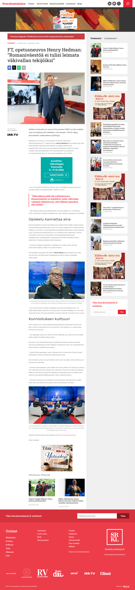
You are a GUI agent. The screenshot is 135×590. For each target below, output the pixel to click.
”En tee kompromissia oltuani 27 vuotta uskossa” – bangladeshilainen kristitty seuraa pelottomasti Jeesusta (114, 288)
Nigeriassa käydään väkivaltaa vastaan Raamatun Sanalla (114, 242)
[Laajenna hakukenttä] (127, 3)
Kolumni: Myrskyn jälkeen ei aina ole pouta (114, 66)
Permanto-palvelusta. (68, 435)
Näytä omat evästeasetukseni (79, 552)
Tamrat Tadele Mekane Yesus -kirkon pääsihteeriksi (41, 500)
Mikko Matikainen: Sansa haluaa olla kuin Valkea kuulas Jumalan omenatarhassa (70, 501)
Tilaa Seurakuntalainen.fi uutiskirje (104, 304)
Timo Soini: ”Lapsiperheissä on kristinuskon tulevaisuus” (113, 208)
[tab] (97, 38)
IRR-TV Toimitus (12, 130)
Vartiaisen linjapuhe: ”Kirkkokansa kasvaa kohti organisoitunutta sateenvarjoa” (42, 36)
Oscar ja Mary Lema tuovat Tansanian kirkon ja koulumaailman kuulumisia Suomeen (112, 163)
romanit (11, 43)
